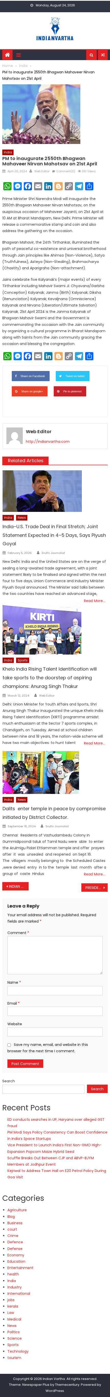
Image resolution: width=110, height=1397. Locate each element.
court (12, 1229)
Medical (14, 1319)
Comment (18, 932)
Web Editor (42, 171)
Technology (18, 1351)
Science (14, 1338)
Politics (13, 1332)
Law (10, 1312)
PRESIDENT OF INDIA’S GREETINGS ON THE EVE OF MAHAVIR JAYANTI (96, 887)
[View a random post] (103, 55)
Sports (23, 660)
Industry (14, 1287)
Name (14, 982)
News (22, 517)
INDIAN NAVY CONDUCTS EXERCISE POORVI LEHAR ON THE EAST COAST (19, 886)
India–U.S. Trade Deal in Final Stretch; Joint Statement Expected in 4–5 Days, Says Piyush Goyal (54, 535)
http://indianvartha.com (48, 441)
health (13, 1274)
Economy (15, 1255)
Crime (12, 1235)
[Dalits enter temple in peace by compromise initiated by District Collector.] (55, 772)
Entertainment (20, 1267)
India (8, 152)
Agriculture (17, 1210)
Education (16, 1261)
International (18, 1293)
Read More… (94, 600)
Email (13, 1003)
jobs (11, 1299)
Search (8, 1081)
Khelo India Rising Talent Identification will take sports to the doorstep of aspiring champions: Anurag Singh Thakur (50, 677)
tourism (14, 1357)
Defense (15, 1248)
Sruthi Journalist (53, 553)
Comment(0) (65, 171)
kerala (12, 1306)
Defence (15, 1242)
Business (15, 1223)
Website (14, 1024)
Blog (11, 1216)
